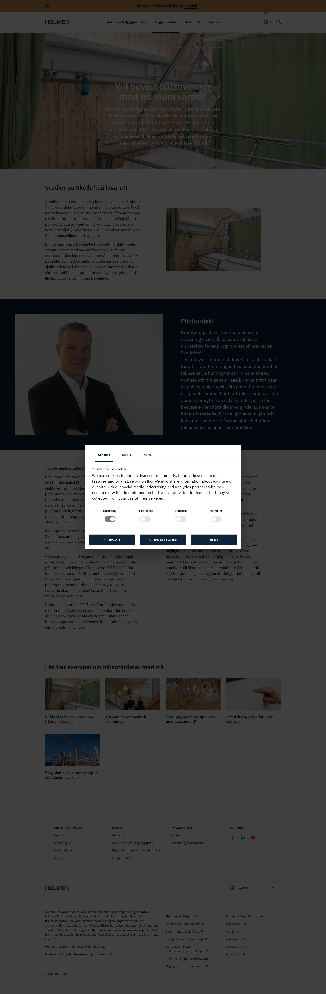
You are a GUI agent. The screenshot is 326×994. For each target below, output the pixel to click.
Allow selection (163, 540)
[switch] (145, 519)
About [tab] (148, 454)
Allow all (112, 540)
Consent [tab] (104, 454)
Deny (214, 540)
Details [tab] (127, 454)
